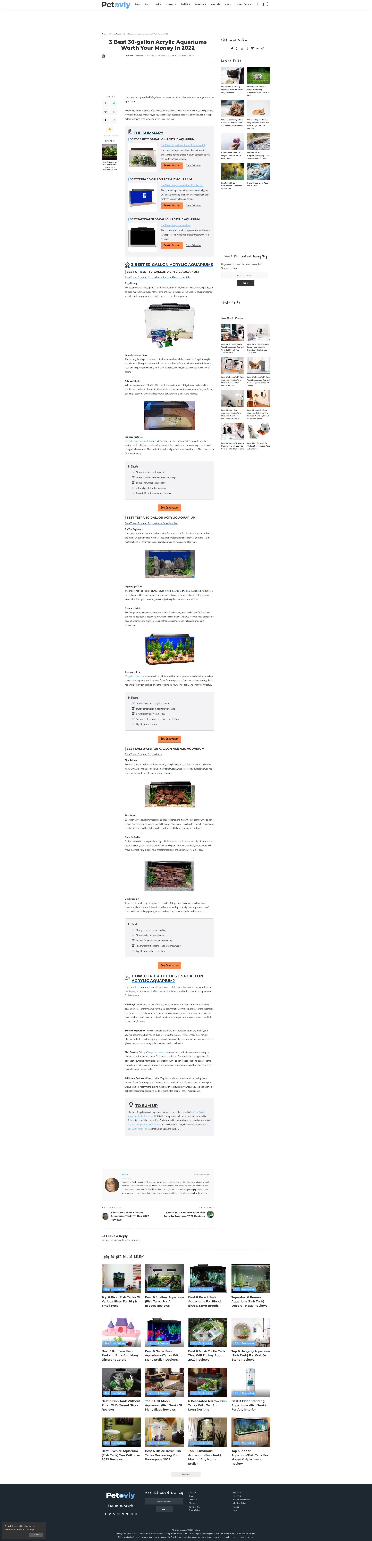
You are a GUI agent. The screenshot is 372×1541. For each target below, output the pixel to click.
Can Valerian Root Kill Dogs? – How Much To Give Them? (231, 155)
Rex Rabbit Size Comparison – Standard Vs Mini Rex (231, 186)
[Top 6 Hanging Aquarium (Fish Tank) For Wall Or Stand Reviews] (250, 1332)
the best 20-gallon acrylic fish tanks (144, 1124)
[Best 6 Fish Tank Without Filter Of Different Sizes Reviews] (121, 1382)
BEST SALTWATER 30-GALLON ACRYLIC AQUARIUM (165, 219)
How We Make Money (241, 1499)
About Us (192, 1492)
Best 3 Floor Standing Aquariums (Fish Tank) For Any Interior (248, 1405)
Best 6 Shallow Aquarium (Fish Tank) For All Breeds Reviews (164, 1301)
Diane (130, 56)
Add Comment (188, 56)
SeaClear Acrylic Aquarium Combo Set (182, 185)
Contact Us (193, 1499)
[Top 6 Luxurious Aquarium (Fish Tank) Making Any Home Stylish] (207, 1432)
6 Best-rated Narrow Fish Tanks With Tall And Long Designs (207, 1405)
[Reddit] (113, 120)
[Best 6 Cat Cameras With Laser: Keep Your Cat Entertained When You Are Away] (258, 332)
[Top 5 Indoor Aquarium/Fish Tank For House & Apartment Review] (250, 1432)
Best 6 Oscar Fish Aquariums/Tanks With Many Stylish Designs (162, 1355)
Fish (152, 56)
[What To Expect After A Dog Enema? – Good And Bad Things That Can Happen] (258, 108)
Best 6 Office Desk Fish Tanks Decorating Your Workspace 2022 (163, 1455)
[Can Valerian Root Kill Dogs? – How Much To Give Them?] (232, 141)
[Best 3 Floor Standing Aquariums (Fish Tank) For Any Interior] (250, 1382)
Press (235, 1510)
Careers (236, 1506)
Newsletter (237, 1492)
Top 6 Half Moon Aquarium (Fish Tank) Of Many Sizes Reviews (163, 1405)
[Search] (268, 4)
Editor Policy (238, 1496)
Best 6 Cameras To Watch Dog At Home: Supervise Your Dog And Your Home (232, 446)
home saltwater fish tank (178, 841)
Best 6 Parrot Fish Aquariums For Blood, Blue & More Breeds (204, 1301)
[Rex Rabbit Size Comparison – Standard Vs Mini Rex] (232, 171)
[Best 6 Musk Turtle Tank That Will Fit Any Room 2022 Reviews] (207, 1332)
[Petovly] (116, 4)
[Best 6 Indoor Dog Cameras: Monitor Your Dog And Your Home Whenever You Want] (232, 398)
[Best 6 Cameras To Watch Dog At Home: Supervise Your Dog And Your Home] (232, 431)
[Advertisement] (186, 19)
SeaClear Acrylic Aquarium (176, 225)
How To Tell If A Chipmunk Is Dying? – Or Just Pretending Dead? (258, 155)
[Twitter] (113, 103)
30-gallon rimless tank (135, 676)
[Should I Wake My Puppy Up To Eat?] (258, 171)
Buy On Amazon (172, 165)
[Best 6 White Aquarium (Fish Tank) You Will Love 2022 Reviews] (121, 1432)
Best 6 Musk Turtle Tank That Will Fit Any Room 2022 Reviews (206, 1355)
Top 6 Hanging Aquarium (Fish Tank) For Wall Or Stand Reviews (250, 1355)
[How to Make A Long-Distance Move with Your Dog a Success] (232, 75)
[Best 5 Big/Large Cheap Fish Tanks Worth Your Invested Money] (109, 152)
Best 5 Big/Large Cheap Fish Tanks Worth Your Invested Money (109, 166)
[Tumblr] (105, 120)
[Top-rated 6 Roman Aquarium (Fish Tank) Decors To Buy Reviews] (250, 1278)
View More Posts (201, 1174)
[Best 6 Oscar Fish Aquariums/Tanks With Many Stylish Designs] (164, 1332)
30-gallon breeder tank (158, 1052)
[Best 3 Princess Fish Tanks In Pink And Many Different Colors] (121, 1332)
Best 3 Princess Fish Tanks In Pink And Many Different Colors (120, 1355)
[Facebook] (105, 103)
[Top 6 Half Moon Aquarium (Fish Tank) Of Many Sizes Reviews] (164, 1382)
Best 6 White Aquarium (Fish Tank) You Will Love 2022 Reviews (121, 1455)
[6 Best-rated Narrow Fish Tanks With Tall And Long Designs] (207, 1382)
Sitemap (192, 1503)
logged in (117, 1239)
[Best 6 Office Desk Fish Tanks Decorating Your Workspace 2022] (164, 1432)
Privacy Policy (194, 1510)
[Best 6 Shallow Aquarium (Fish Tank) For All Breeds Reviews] (164, 1278)
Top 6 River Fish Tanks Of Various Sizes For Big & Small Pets (121, 1301)
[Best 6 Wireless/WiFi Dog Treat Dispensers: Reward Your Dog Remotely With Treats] (258, 365)
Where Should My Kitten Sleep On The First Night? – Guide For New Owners (232, 123)
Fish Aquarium (159, 56)
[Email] (109, 128)
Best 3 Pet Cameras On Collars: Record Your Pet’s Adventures (258, 446)
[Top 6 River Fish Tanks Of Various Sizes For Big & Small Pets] (121, 1278)
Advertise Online (239, 1503)
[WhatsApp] (113, 111)
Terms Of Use (194, 1506)
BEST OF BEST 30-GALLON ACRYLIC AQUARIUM (162, 139)
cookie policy (31, 1529)
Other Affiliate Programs (192, 1533)
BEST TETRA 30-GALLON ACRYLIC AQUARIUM (161, 179)
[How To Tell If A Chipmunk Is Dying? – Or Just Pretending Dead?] (258, 141)
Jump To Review (193, 165)
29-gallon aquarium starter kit (139, 440)
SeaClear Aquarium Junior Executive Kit (183, 145)
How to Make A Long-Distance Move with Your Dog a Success (232, 90)
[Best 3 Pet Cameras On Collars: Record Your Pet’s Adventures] (258, 431)
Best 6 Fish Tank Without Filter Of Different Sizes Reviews (121, 1405)
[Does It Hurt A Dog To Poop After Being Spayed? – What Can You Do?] (258, 75)
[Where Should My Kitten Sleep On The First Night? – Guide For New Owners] (232, 108)
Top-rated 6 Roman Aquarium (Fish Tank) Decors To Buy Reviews (249, 1301)
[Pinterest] (105, 111)
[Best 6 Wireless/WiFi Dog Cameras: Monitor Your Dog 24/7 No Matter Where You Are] (232, 365)
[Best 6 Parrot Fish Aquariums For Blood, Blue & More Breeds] (207, 1278)
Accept (36, 1535)
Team (191, 1496)
